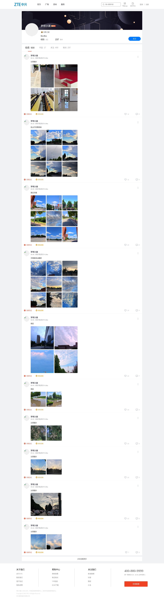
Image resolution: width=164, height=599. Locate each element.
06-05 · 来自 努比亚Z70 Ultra (39, 320)
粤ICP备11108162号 (22, 591)
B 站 (89, 585)
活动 (55, 4)
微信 (89, 581)
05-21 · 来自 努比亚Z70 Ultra (39, 453)
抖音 (89, 577)
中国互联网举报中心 (35, 591)
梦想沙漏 (34, 56)
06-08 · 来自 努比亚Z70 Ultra (39, 254)
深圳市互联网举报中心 (49, 591)
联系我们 (19, 577)
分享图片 (34, 62)
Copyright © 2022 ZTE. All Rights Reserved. (28, 593)
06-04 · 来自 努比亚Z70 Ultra (39, 385)
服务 (63, 4)
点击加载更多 (82, 559)
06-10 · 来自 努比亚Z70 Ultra (39, 123)
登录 (141, 4)
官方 (39, 4)
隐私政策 (19, 585)
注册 (147, 4)
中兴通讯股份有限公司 (23, 596)
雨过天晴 (34, 193)
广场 (47, 4)
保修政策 (55, 574)
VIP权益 (55, 581)
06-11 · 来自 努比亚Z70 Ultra (39, 58)
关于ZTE (19, 574)
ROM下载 (55, 585)
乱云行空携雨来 (36, 127)
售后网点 (55, 577)
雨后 (32, 323)
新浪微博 (91, 574)
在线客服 (136, 584)
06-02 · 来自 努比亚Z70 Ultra (39, 419)
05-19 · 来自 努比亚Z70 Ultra (39, 528)
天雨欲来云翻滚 (36, 258)
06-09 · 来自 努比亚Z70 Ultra (39, 189)
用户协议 (19, 581)
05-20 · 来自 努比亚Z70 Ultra (39, 487)
